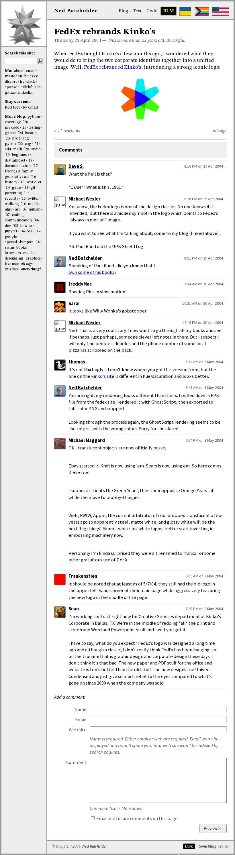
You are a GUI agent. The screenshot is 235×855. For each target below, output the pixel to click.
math (17, 149)
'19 (7, 155)
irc (22, 82)
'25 (23, 127)
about (18, 71)
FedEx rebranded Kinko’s (112, 67)
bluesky (31, 76)
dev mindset (15, 160)
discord (11, 82)
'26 (25, 122)
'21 (36, 144)
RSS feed (12, 107)
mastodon (13, 76)
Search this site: (20, 53)
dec (33, 253)
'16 (33, 177)
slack (30, 82)
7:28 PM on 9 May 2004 (204, 608)
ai (29, 204)
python (34, 117)
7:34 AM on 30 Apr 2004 (203, 283)
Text (137, 11)
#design (220, 131)
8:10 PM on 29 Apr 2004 (203, 166)
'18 (30, 160)
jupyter (11, 231)
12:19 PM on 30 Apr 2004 (202, 322)
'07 (7, 215)
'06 (36, 220)
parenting (13, 193)
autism (34, 209)
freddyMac (80, 284)
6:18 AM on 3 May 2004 (204, 387)
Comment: (76, 762)
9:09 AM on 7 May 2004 (204, 576)
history (11, 182)
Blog (123, 11)
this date (12, 269)
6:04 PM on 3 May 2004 (204, 440)
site (38, 87)
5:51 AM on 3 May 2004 (204, 361)
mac (15, 264)
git (33, 188)
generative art (17, 177)
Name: (81, 709)
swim (9, 247)
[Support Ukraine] (185, 11)
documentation (18, 166)
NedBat (75, 11)
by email (30, 107)
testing (34, 127)
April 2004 (91, 40)
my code (12, 127)
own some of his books (91, 272)
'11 (23, 199)
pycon (10, 144)
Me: (9, 71)
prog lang (20, 138)
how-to (26, 226)
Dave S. (76, 166)
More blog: (16, 117)
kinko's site (102, 376)
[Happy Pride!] (202, 11)
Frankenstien (82, 576)
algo (9, 209)
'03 (37, 231)
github (10, 93)
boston (31, 133)
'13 (25, 188)
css (25, 253)
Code (151, 11)
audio (36, 149)
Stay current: (17, 102)
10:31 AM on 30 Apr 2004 (202, 303)
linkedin (25, 93)
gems (16, 188)
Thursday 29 (66, 40)
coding (18, 215)
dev (8, 226)
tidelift (27, 87)
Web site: (78, 730)
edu (8, 149)
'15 (22, 182)
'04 (22, 231)
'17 (35, 166)
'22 (20, 144)
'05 (15, 226)
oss (29, 231)
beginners (21, 155)
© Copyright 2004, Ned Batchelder (79, 846)
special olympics (19, 242)
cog (28, 144)
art (17, 209)
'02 (38, 242)
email (31, 71)
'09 (36, 204)
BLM (168, 11)
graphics (33, 258)
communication (18, 220)
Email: (81, 719)
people (11, 237)
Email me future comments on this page (136, 818)
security (12, 199)
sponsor (12, 87)
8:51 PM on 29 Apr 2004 (203, 258)
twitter (33, 199)
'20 (26, 149)
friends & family (19, 171)
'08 (24, 209)
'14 (7, 188)
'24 (20, 133)
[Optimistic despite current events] (220, 11)
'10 (23, 204)
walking (12, 204)
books (21, 247)
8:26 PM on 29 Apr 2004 (203, 198)
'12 (26, 193)
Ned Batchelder (85, 258)
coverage (13, 122)
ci (39, 182)
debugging (14, 258)
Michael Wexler (84, 199)
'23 (7, 138)
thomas (76, 362)
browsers (13, 253)
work (31, 182)
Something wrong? (214, 846)
